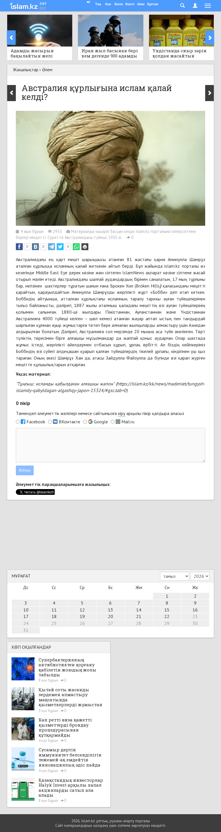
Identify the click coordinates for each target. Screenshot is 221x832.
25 (54, 623)
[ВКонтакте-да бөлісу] (35, 246)
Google (101, 421)
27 (110, 623)
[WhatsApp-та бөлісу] (76, 246)
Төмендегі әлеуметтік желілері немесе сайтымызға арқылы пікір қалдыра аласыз (100, 413)
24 (25, 623)
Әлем (47, 69)
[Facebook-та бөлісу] (19, 246)
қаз (43, 3)
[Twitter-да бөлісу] (60, 246)
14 (138, 610)
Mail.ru (127, 421)
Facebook (35, 421)
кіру (121, 413)
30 (195, 623)
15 (166, 610)
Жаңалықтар (25, 69)
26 (82, 623)
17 (25, 616)
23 (195, 616)
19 (82, 616)
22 (166, 616)
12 (82, 610)
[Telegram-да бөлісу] (51, 246)
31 (25, 630)
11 (54, 610)
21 (138, 616)
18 (54, 616)
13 (110, 610)
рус (43, 7)
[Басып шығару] (84, 246)
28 (138, 623)
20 (110, 616)
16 (195, 610)
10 (25, 610)
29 (166, 623)
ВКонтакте (69, 421)
